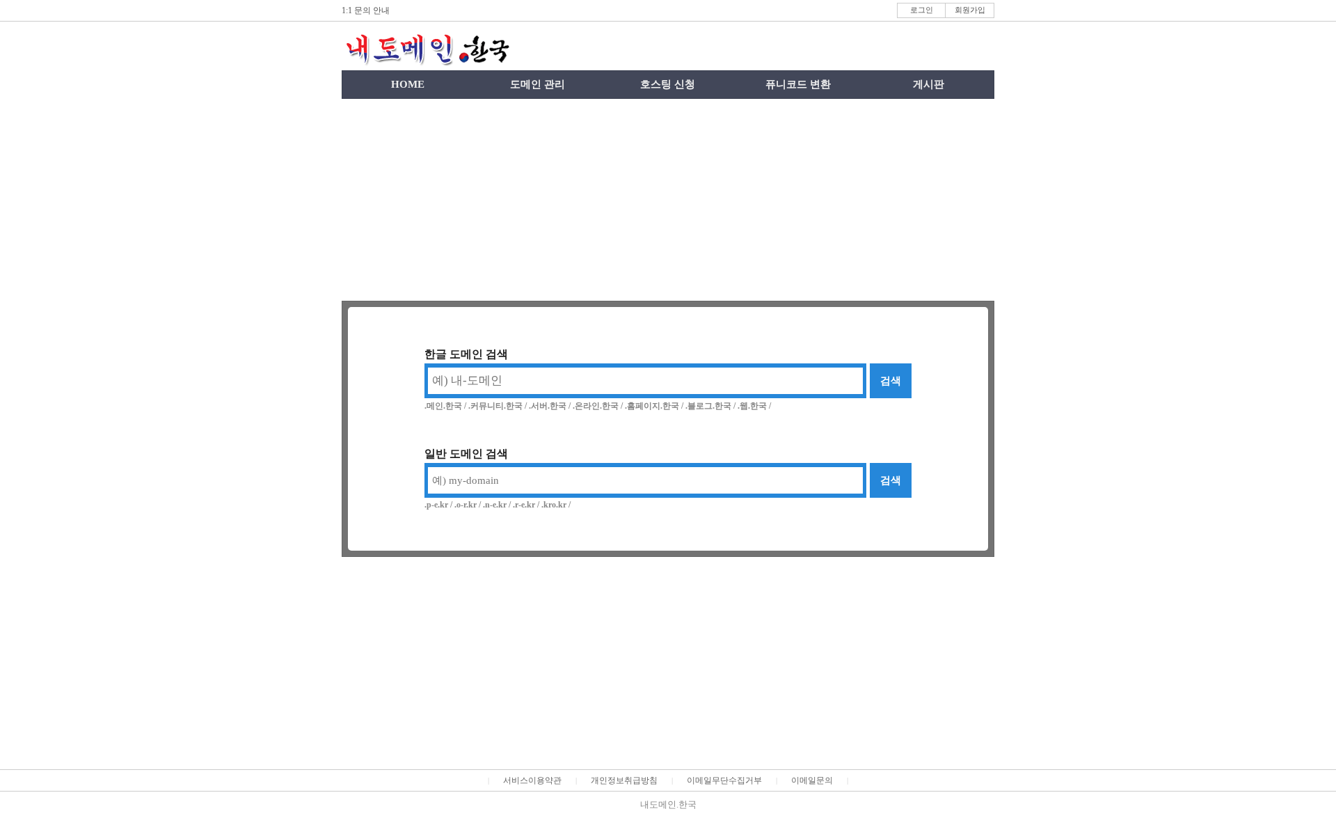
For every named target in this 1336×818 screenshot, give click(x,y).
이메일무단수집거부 (724, 780)
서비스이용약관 (532, 780)
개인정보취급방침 (624, 780)
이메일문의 (812, 780)
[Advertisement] (668, 199)
